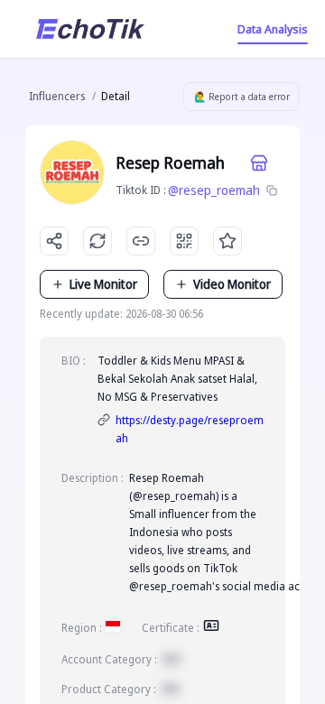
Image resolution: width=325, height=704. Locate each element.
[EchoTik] (90, 29)
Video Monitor (232, 283)
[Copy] (272, 190)
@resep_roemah (214, 190)
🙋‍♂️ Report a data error (242, 96)
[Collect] (227, 241)
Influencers (57, 96)
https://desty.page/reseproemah (190, 429)
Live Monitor (103, 283)
